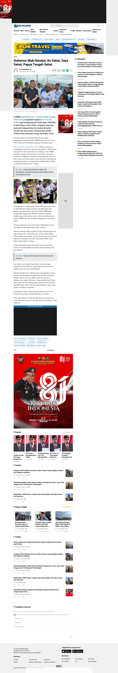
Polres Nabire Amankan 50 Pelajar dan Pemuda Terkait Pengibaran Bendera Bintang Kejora (90, 74)
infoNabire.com (36, 39)
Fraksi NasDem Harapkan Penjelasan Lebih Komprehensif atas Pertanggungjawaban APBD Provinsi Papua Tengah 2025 (90, 124)
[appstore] (66, 651)
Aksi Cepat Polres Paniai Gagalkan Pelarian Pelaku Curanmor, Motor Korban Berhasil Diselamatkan (89, 114)
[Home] (98, 26)
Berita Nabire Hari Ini (69, 39)
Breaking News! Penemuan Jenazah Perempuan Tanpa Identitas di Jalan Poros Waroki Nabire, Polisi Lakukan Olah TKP (90, 65)
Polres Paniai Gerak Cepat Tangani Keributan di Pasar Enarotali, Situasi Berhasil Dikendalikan (89, 143)
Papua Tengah (48, 39)
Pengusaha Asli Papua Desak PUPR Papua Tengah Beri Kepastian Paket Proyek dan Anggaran (90, 104)
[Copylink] (67, 70)
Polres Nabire (91, 39)
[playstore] (77, 651)
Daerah (18, 432)
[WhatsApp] (64, 70)
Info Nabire (26, 39)
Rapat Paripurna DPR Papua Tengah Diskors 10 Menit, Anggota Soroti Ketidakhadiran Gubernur (90, 134)
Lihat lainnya (66, 432)
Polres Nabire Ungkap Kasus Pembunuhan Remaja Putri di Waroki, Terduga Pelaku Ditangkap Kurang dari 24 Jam (90, 153)
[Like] (53, 70)
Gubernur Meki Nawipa (43, 339)
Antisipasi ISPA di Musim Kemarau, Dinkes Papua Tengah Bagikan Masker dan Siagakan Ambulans (38, 471)
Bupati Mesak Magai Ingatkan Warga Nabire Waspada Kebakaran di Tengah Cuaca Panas (36, 591)
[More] (71, 70)
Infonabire (81, 39)
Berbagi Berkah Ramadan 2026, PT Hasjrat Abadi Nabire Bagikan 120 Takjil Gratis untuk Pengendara (22, 524)
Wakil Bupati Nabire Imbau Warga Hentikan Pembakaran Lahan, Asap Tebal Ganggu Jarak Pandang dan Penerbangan (39, 483)
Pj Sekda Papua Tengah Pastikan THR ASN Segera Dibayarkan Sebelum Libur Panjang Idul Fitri (43, 524)
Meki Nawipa (19, 119)
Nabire (58, 39)
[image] (69, 473)
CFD (16, 122)
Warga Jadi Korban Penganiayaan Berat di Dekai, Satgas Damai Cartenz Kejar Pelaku (37, 543)
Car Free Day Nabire (20, 339)
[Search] (52, 25)
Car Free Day (46, 119)
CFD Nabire (31, 339)
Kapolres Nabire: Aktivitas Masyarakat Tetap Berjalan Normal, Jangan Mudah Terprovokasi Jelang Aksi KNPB (90, 84)
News (15, 57)
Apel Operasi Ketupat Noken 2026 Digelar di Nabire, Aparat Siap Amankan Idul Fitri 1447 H (63, 524)
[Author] (16, 70)
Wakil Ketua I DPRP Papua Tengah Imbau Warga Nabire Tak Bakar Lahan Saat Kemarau (38, 495)
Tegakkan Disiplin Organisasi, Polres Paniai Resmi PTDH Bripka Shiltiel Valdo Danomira (91, 94)
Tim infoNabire (24, 69)
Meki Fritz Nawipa (19, 346)
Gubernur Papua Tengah (45, 116)
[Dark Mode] (103, 26)
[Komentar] (58, 70)
